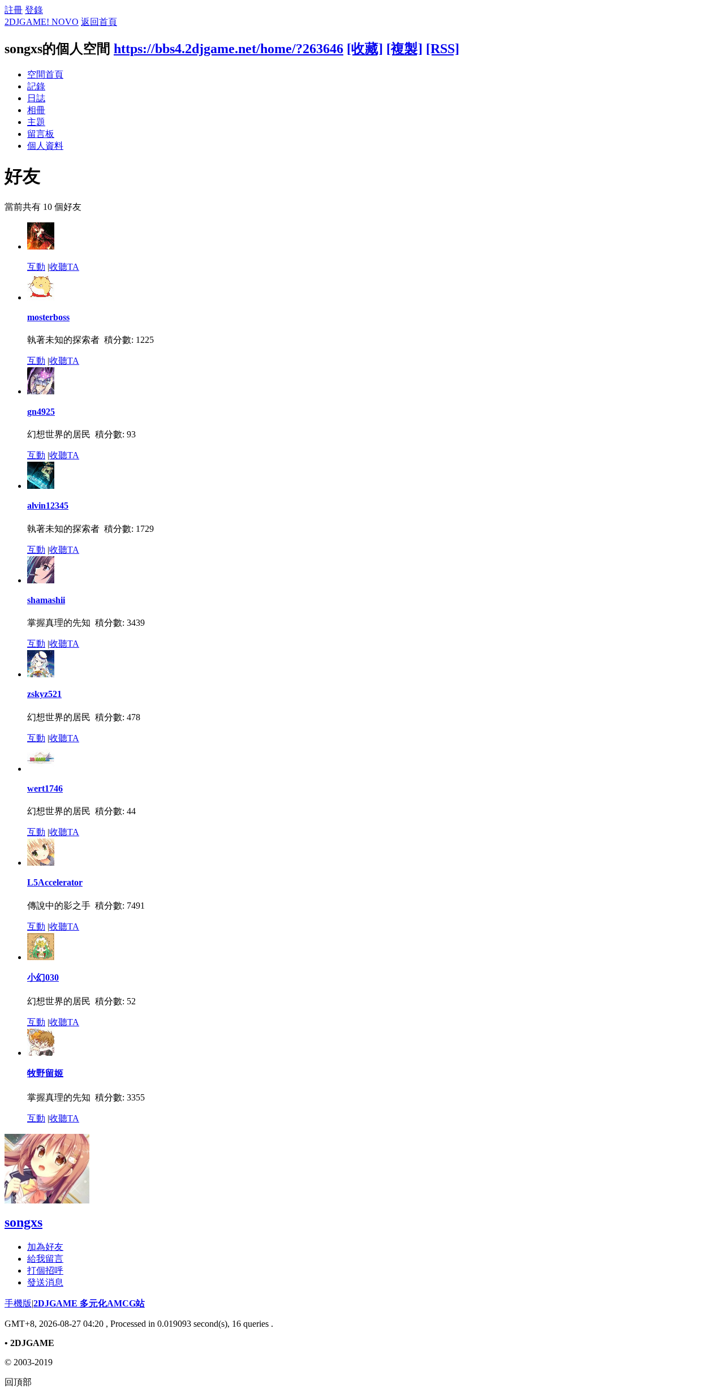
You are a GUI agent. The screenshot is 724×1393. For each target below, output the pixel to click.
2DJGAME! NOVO (42, 22)
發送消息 (45, 1282)
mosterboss (48, 317)
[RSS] (442, 48)
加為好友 (45, 1247)
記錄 (36, 86)
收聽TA (64, 267)
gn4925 (41, 411)
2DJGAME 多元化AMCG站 (89, 1303)
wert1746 (45, 788)
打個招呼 (45, 1270)
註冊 (14, 10)
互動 (36, 267)
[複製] (404, 48)
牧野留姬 (45, 1073)
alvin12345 (47, 505)
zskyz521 (44, 694)
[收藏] (365, 48)
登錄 (34, 10)
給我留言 (45, 1258)
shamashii (46, 600)
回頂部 (18, 1382)
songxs (23, 1222)
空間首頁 (45, 74)
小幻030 (43, 977)
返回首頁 (99, 22)
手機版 (18, 1303)
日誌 (36, 98)
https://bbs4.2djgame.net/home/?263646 (228, 48)
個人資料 (45, 146)
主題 (36, 122)
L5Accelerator (55, 882)
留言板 (40, 134)
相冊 (36, 110)
